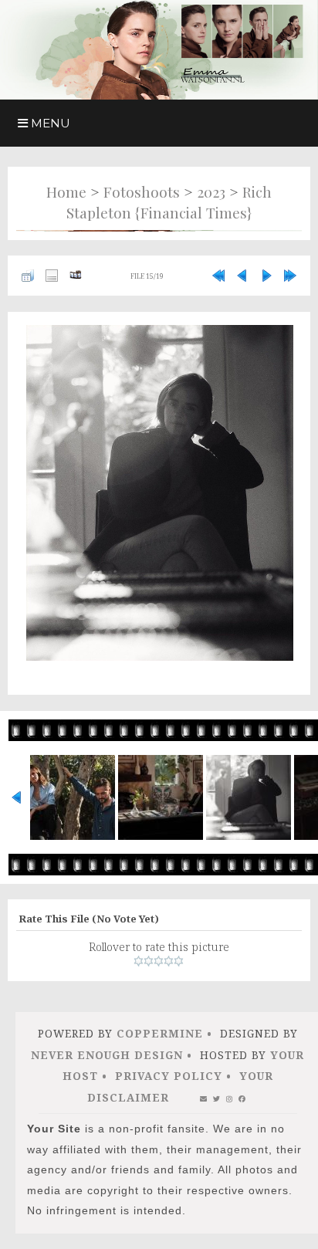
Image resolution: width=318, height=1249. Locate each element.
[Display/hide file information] (52, 276)
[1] (139, 961)
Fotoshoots (141, 191)
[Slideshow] (76, 276)
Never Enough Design (107, 1055)
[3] (159, 961)
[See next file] (266, 276)
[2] (149, 961)
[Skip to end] (290, 276)
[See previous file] (242, 276)
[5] (179, 961)
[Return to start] (218, 276)
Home (66, 191)
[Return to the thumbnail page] (28, 276)
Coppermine (160, 1033)
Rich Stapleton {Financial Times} (169, 202)
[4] (169, 961)
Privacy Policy (168, 1075)
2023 (211, 191)
